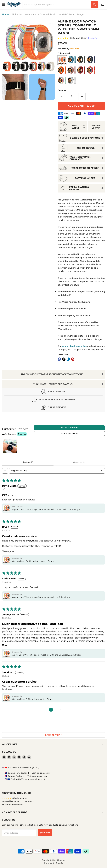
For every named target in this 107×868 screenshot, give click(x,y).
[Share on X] (63, 359)
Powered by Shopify (53, 863)
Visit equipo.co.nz (40, 773)
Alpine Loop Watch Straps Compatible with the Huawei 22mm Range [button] (46, 509)
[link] (81, 38)
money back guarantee (74, 346)
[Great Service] (53, 408)
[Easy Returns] (53, 392)
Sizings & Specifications (85, 138)
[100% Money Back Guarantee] (53, 400)
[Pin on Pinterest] (72, 359)
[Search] (94, 4)
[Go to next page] (61, 710)
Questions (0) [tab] (79, 462)
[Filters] (5, 471)
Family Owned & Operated (79, 188)
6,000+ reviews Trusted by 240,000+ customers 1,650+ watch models (17, 801)
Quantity (62, 90)
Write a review (69, 427)
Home (5, 14)
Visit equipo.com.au (37, 776)
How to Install (85, 148)
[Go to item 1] (10, 446)
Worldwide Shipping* (85, 168)
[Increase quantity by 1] (82, 96)
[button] (6, 508)
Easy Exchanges (85, 178)
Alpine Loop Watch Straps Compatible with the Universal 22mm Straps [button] (46, 655)
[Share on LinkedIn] (68, 359)
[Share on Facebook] (59, 359)
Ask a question (69, 433)
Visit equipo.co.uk (36, 779)
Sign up (45, 832)
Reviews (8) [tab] (28, 462)
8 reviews (92, 38)
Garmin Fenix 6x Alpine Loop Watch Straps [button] (33, 561)
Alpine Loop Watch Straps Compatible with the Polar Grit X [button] (41, 597)
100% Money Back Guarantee (80, 158)
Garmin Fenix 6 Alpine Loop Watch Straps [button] (32, 699)
